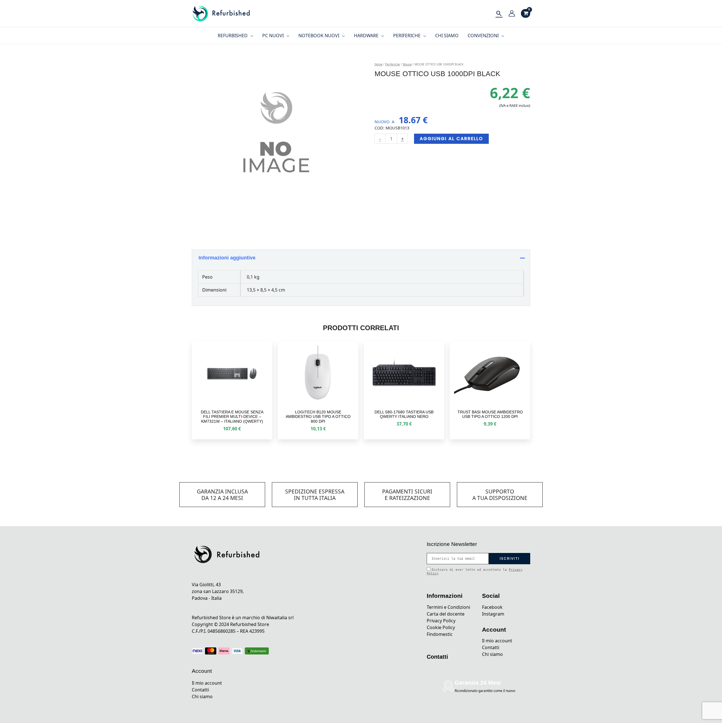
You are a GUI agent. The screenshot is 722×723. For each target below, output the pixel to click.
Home (378, 64)
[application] (250, 35)
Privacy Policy (441, 621)
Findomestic (440, 634)
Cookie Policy (441, 627)
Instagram (493, 614)
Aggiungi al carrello (451, 138)
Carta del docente (446, 614)
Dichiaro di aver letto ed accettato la (475, 571)
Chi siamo (202, 696)
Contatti (200, 690)
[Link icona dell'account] (511, 13)
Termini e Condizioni (448, 607)
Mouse (407, 64)
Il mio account (207, 683)
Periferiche (392, 64)
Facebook (492, 607)
